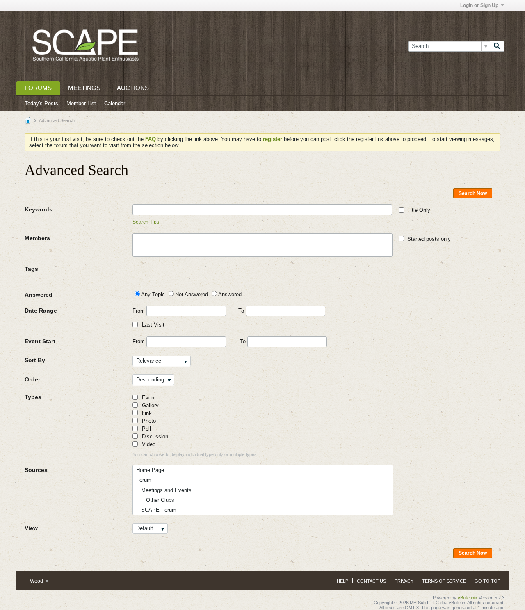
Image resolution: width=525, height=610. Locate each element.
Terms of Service (444, 580)
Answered (38, 294)
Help (342, 580)
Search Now (473, 193)
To (242, 311)
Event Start (40, 341)
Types (33, 397)
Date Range (41, 310)
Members (37, 238)
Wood (37, 581)
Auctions (133, 87)
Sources (36, 470)
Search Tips (145, 222)
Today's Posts (41, 103)
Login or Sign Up (479, 5)
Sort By (35, 360)
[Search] (497, 46)
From (139, 311)
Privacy (404, 580)
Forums (38, 87)
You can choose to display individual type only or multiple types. (195, 454)
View (31, 528)
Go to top (487, 580)
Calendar (114, 103)
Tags (31, 268)
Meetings (84, 87)
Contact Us (371, 580)
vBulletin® (467, 597)
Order (32, 379)
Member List (81, 103)
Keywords (38, 209)
